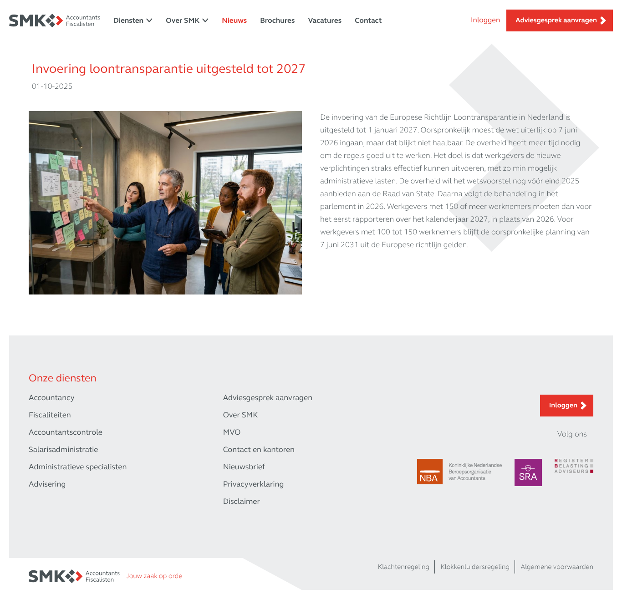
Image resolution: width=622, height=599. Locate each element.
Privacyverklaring (253, 484)
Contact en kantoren (259, 449)
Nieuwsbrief (244, 467)
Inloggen (485, 20)
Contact (368, 20)
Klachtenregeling (403, 567)
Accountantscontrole (65, 432)
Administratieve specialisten (78, 467)
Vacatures (325, 20)
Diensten (128, 20)
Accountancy (52, 397)
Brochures (277, 20)
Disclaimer (241, 501)
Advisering (47, 484)
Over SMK (182, 20)
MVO (232, 432)
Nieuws (234, 20)
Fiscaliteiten (50, 415)
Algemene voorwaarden (556, 567)
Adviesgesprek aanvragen (556, 20)
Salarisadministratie (63, 449)
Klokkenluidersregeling (475, 567)
